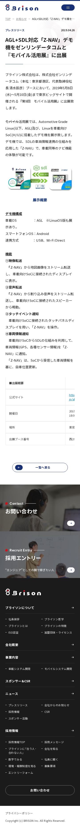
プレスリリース (14, 30)
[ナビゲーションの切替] (68, 7)
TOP (8, 19)
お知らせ (21, 19)
